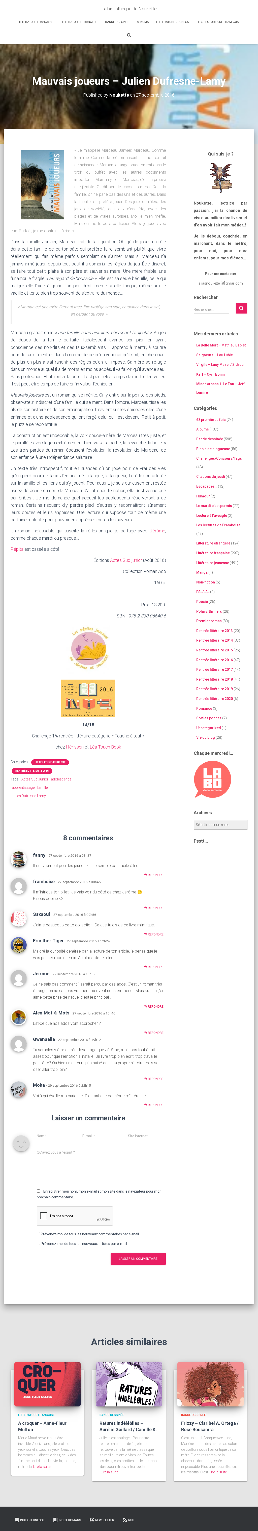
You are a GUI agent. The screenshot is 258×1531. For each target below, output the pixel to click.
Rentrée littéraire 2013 (214, 631)
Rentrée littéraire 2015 (214, 650)
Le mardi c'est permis (214, 506)
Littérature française (35, 22)
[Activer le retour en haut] (248, 1521)
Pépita (17, 549)
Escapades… (206, 486)
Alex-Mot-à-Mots (51, 1012)
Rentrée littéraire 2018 (214, 679)
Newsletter (104, 1520)
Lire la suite (41, 1467)
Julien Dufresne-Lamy (29, 796)
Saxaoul (41, 914)
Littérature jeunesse (173, 22)
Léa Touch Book (105, 747)
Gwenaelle (44, 1039)
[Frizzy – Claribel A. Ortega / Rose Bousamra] (210, 1384)
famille (42, 788)
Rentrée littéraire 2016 (32, 770)
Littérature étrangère (79, 22)
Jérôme (157, 530)
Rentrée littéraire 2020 (214, 699)
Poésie (202, 602)
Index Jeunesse (32, 1520)
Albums (143, 22)
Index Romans (70, 1520)
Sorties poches (208, 718)
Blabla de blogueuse (213, 449)
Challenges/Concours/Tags (219, 458)
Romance (204, 708)
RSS (131, 1520)
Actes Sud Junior (34, 779)
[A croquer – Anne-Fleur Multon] (47, 1384)
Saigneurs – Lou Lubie (214, 355)
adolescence (61, 779)
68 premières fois (211, 420)
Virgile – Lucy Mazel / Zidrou (220, 365)
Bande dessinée (117, 22)
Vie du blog (205, 737)
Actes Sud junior (126, 560)
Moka (39, 1085)
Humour (203, 496)
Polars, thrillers (209, 611)
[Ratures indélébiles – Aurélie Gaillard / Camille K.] (129, 1384)
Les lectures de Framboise (219, 22)
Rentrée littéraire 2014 (214, 640)
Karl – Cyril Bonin (210, 374)
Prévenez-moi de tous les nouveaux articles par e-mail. (84, 1244)
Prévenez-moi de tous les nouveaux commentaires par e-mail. (90, 1234)
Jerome (41, 973)
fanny (39, 855)
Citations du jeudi (210, 477)
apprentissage (23, 788)
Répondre (155, 875)
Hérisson (75, 747)
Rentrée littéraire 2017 (214, 670)
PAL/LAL (202, 592)
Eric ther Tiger (48, 940)
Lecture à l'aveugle (211, 516)
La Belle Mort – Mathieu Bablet (221, 345)
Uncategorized (208, 728)
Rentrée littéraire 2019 (214, 689)
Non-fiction (205, 582)
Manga (202, 572)
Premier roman (209, 621)
